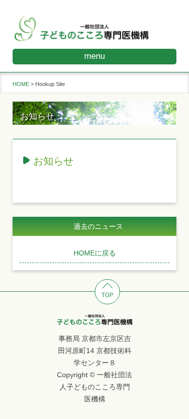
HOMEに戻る (95, 253)
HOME (21, 84)
